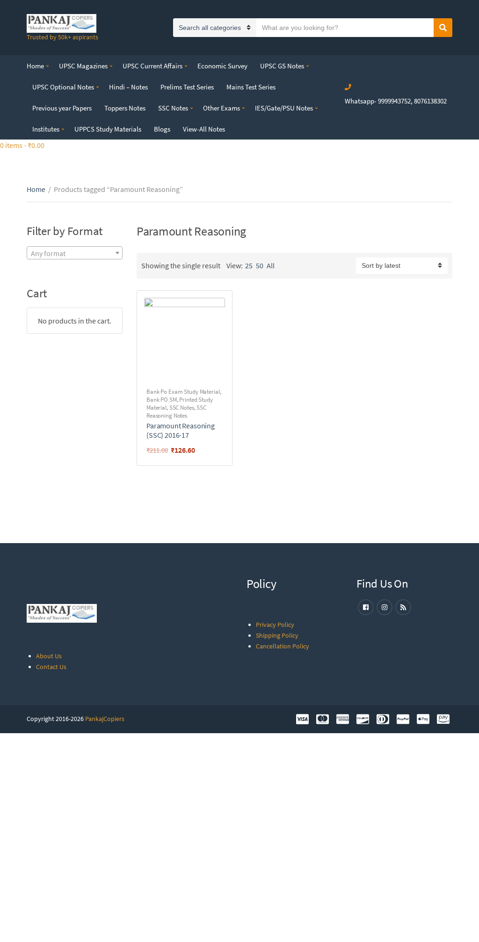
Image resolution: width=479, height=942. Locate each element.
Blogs (162, 129)
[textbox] (74, 253)
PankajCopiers (104, 718)
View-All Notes (204, 129)
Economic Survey (222, 65)
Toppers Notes (124, 107)
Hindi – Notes (128, 86)
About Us (49, 656)
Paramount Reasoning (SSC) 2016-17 (180, 430)
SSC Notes (173, 107)
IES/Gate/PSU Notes (284, 107)
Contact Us (51, 666)
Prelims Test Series (187, 86)
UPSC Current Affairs (152, 65)
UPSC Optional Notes (63, 86)
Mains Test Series (251, 86)
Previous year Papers (62, 107)
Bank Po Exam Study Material (183, 392)
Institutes (45, 129)
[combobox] (75, 252)
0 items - (22, 145)
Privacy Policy (275, 624)
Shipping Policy (277, 635)
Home (35, 65)
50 (259, 265)
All (271, 265)
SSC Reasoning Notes (176, 411)
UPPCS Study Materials (107, 129)
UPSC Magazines (83, 65)
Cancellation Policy (282, 646)
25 (249, 265)
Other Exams (221, 107)
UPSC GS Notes (282, 65)
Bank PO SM (161, 400)
